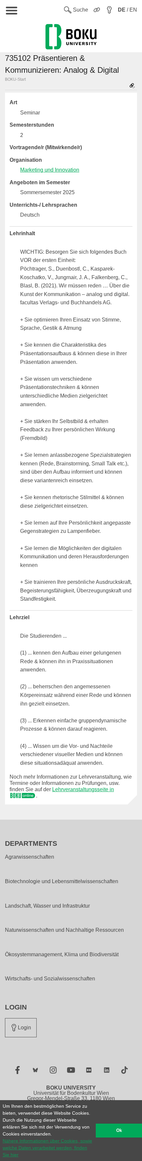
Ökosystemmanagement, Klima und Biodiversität (62, 954)
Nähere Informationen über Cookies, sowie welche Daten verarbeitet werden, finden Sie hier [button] (47, 1147)
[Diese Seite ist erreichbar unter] (132, 86)
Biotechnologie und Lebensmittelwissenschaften (61, 881)
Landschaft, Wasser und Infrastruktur (47, 906)
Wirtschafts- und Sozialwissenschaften (50, 978)
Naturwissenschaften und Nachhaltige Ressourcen (64, 930)
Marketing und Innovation (49, 170)
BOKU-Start (15, 79)
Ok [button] (119, 1130)
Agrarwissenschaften (29, 857)
